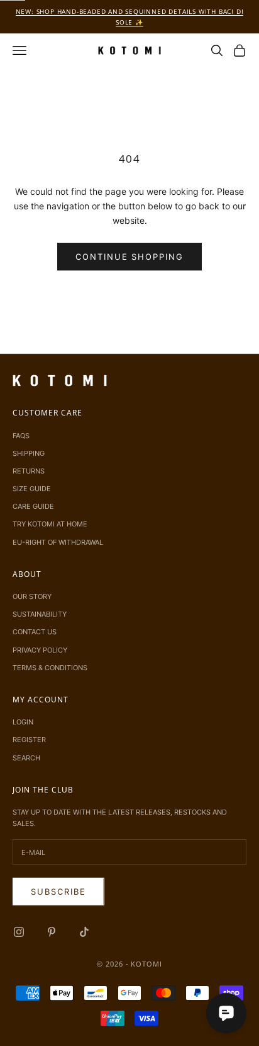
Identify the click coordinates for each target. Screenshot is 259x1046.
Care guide (33, 506)
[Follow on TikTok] (84, 932)
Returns (29, 471)
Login (23, 722)
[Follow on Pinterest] (51, 932)
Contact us (35, 631)
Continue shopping (129, 257)
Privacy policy (40, 650)
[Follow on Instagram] (19, 932)
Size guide (32, 488)
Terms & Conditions (50, 667)
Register (29, 739)
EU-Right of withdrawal (58, 542)
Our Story (32, 596)
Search (26, 757)
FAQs (21, 435)
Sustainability (40, 614)
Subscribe (58, 891)
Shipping (29, 453)
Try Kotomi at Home (50, 524)
